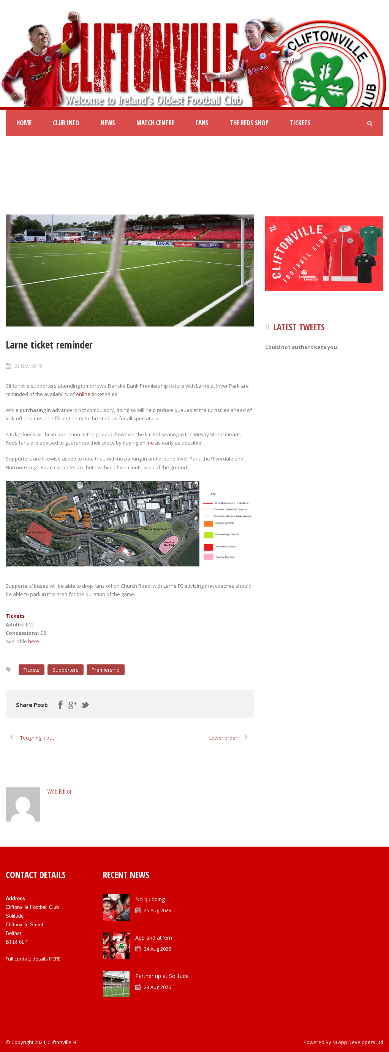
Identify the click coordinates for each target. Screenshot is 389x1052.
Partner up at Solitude (162, 975)
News (108, 122)
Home (24, 122)
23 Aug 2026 (157, 987)
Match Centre (155, 122)
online (83, 394)
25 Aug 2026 (157, 910)
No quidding (150, 899)
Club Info (66, 122)
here (33, 641)
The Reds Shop (249, 122)
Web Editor (59, 791)
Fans (202, 122)
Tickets (300, 122)
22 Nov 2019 (28, 366)
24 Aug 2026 (157, 948)
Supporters (65, 669)
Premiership (106, 669)
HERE (55, 958)
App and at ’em (153, 937)
